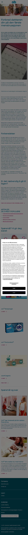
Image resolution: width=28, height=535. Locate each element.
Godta (14, 288)
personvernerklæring (8, 279)
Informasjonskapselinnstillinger (14, 284)
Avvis (14, 292)
